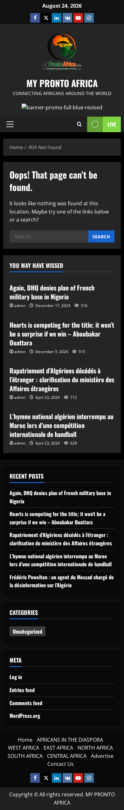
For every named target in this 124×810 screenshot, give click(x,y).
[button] (10, 124)
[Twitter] (46, 18)
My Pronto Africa (62, 83)
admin (19, 305)
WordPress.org (25, 715)
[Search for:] (49, 236)
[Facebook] (35, 18)
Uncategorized (27, 631)
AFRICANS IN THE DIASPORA (70, 739)
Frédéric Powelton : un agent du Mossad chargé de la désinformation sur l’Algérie (62, 581)
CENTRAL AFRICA (66, 755)
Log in (16, 677)
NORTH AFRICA (95, 747)
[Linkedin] (56, 18)
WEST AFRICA (23, 747)
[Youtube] (78, 18)
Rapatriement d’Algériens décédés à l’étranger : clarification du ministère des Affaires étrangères (62, 379)
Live (111, 124)
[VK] (67, 18)
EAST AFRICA (58, 747)
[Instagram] (89, 18)
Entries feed (22, 690)
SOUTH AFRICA (25, 755)
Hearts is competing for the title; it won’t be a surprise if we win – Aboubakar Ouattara (62, 333)
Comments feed (26, 703)
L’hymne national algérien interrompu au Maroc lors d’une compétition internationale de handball (62, 425)
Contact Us (60, 763)
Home (25, 739)
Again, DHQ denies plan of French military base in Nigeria (52, 292)
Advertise (102, 755)
